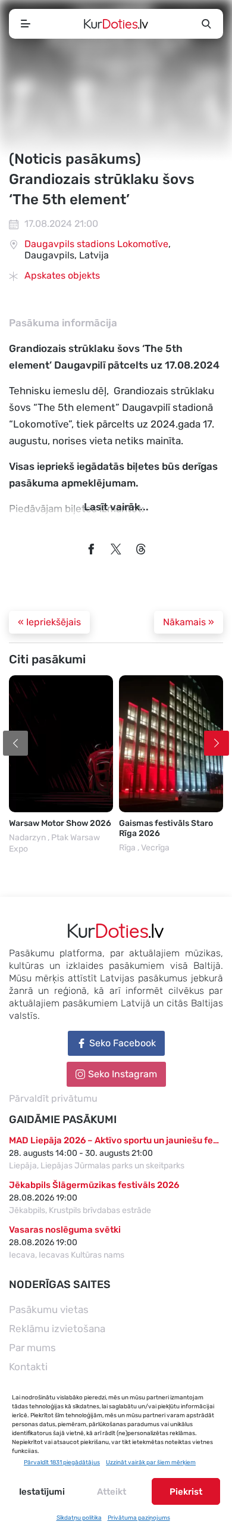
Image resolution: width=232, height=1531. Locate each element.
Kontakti (28, 1367)
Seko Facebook (122, 1043)
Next (216, 743)
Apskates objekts (62, 275)
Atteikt (111, 1491)
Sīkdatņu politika (79, 1517)
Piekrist (186, 1491)
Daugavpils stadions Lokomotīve (96, 244)
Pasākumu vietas (49, 1309)
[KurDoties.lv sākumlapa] (116, 24)
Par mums (32, 1348)
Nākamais (188, 622)
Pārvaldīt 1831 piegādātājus (62, 1462)
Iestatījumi (42, 1491)
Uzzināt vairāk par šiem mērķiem (151, 1462)
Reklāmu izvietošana (57, 1328)
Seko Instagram (122, 1074)
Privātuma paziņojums (139, 1517)
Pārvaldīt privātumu (53, 1098)
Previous (15, 743)
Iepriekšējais (49, 622)
